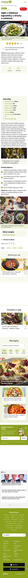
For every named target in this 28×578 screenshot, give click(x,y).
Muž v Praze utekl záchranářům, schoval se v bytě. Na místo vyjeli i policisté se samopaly (14, 491)
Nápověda (16, 553)
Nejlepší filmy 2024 (13, 514)
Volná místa (5, 543)
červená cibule (8, 103)
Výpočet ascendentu (19, 525)
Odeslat (24, 438)
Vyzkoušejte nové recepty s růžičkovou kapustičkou (10, 162)
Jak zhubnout (6, 514)
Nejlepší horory (21, 514)
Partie (18, 517)
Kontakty (16, 548)
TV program (7, 517)
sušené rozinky (9, 105)
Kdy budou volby (6, 519)
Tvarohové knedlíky (10, 527)
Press (15, 543)
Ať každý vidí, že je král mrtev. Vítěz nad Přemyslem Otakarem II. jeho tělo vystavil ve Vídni (13, 498)
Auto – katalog (21, 519)
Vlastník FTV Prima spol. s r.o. (7, 557)
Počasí (22, 517)
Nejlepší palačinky (18, 527)
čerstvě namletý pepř (10, 118)
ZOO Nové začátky (14, 519)
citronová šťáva (9, 114)
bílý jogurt (7, 112)
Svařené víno (21, 521)
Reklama (5, 545)
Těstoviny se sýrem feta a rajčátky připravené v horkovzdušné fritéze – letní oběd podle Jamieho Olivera (13, 400)
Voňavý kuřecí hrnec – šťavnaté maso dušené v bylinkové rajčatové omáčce (11, 273)
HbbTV (4, 548)
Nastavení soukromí (18, 559)
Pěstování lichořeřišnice (9, 525)
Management (16, 541)
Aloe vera (19, 523)
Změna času (13, 517)
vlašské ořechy (8, 108)
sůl (5, 116)
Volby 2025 (15, 521)
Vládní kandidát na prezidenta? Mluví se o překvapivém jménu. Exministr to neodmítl (11, 484)
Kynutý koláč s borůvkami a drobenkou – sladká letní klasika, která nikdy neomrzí (11, 328)
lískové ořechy (8, 110)
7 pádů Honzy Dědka (8, 521)
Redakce (16, 556)
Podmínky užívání (6, 550)
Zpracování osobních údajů (18, 551)
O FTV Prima (5, 541)
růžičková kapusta (9, 101)
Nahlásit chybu (6, 559)
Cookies (5, 553)
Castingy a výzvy (17, 545)
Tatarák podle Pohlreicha (11, 523)
